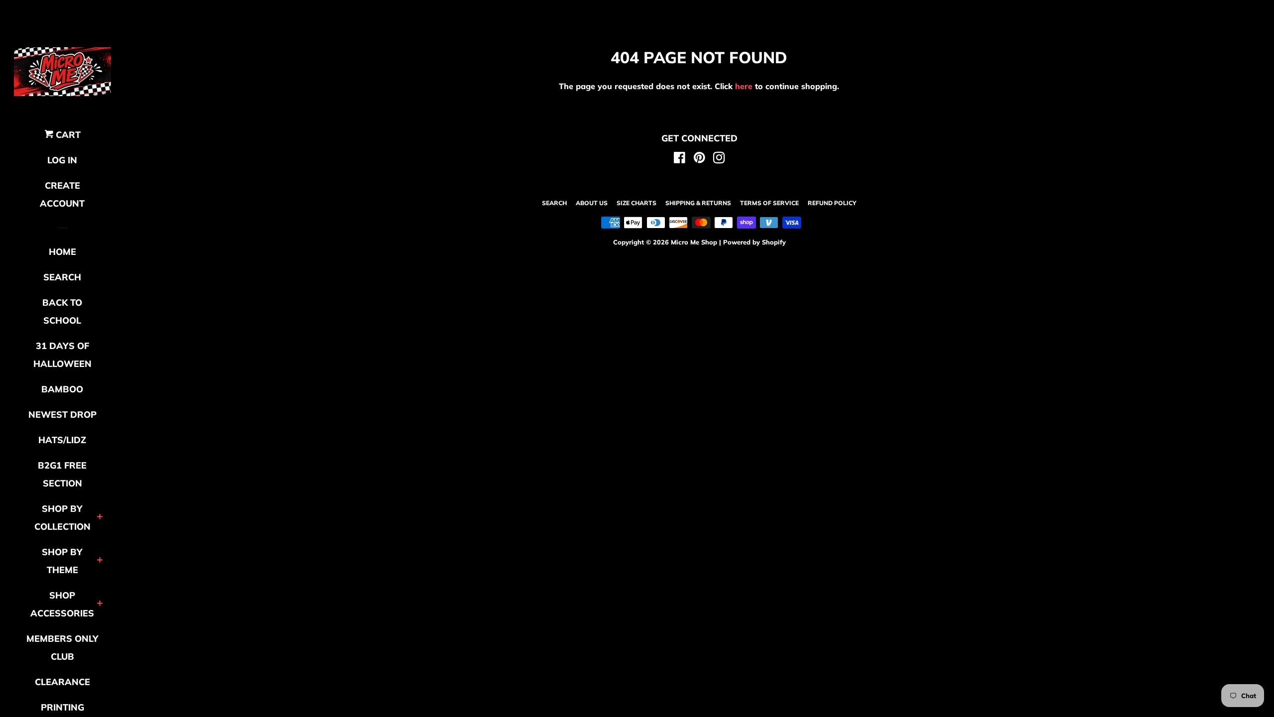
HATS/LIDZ (62, 440)
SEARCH (62, 277)
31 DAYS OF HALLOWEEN (62, 354)
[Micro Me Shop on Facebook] (679, 159)
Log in (62, 160)
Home (62, 251)
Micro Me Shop (694, 242)
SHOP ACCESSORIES (62, 604)
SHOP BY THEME (62, 561)
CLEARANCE (62, 682)
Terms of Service (769, 203)
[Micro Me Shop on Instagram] (719, 159)
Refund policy (832, 203)
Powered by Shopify (754, 242)
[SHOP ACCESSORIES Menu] (100, 604)
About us (592, 203)
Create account (62, 194)
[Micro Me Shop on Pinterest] (699, 159)
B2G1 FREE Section (62, 474)
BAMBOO (62, 389)
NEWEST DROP (62, 414)
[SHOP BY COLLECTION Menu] (100, 517)
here (743, 86)
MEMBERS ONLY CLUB (62, 647)
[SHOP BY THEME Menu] (100, 561)
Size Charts (636, 203)
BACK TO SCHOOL (62, 311)
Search (554, 203)
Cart (67, 134)
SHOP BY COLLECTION (62, 517)
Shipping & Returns (698, 203)
